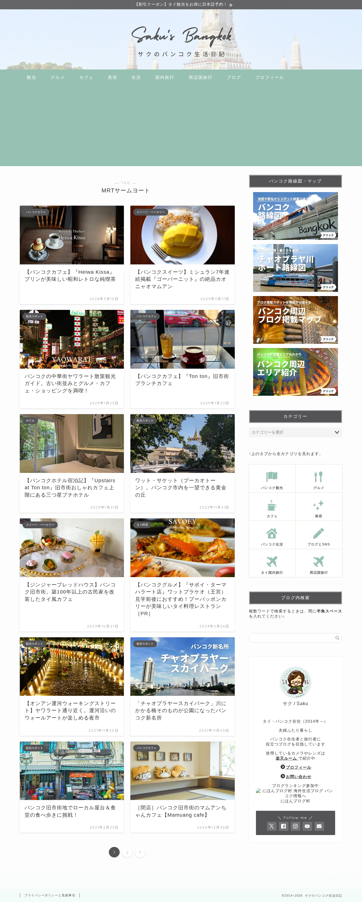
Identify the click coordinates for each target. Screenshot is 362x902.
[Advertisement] (181, 126)
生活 (136, 77)
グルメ (58, 77)
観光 (31, 77)
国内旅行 (164, 77)
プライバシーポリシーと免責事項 (49, 895)
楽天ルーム (287, 758)
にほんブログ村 (295, 801)
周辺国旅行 (201, 77)
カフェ (86, 77)
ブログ (234, 77)
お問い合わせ (298, 777)
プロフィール (269, 77)
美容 (112, 77)
